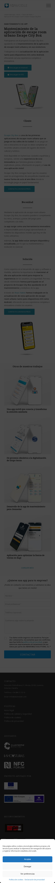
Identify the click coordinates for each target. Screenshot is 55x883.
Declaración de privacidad (35, 879)
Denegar (27, 866)
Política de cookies (16, 879)
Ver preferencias (27, 874)
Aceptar (27, 859)
